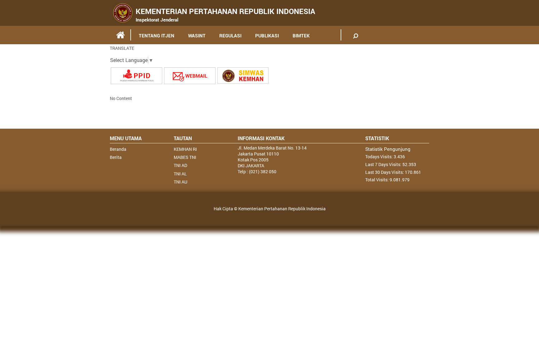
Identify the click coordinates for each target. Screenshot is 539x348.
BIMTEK (301, 35)
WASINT (197, 35)
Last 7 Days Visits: (383, 164)
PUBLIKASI (267, 35)
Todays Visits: (379, 157)
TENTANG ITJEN (156, 35)
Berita (116, 157)
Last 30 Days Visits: (385, 172)
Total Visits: (377, 180)
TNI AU (180, 182)
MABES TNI (185, 157)
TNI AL (180, 174)
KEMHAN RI (185, 149)
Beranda (118, 149)
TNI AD (180, 165)
